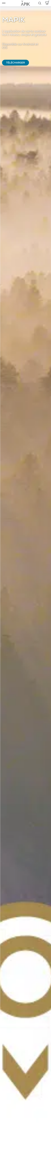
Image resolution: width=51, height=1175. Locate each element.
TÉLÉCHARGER (15, 62)
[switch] (3, 3)
